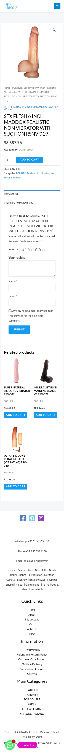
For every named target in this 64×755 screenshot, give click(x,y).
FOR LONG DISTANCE (32, 713)
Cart (32, 624)
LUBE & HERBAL (32, 709)
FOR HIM (32, 694)
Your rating (17, 249)
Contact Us (32, 629)
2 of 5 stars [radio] (32, 249)
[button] (54, 30)
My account (32, 619)
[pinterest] (32, 518)
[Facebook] (23, 518)
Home (7, 87)
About (32, 614)
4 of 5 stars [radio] (39, 249)
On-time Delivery (32, 664)
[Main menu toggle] (57, 6)
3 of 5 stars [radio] (36, 249)
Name (13, 281)
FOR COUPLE (32, 699)
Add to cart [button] (15, 414)
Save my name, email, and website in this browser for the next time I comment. (31, 315)
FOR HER (17, 87)
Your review (18, 257)
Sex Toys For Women (34, 87)
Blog (32, 633)
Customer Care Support (32, 659)
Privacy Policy (32, 649)
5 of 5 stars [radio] (43, 249)
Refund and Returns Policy (32, 654)
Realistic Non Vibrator (29, 106)
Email (13, 296)
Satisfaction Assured (32, 669)
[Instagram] (41, 518)
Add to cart (29, 159)
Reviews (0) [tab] (11, 193)
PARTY (32, 704)
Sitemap (32, 673)
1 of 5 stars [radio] (29, 249)
